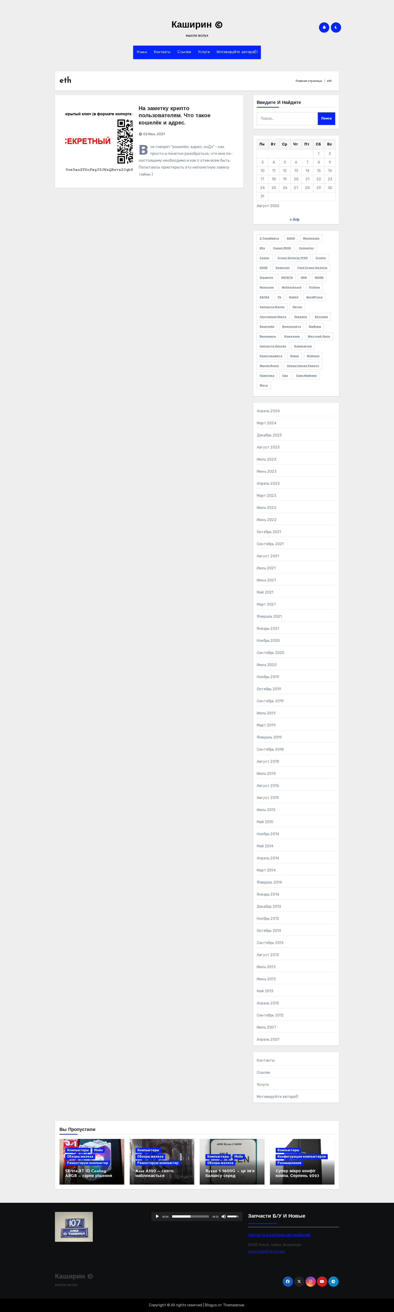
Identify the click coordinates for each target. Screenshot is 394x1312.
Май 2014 (265, 846)
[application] (196, 1216)
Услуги (204, 52)
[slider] (190, 1216)
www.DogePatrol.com (266, 1251)
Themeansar (233, 1305)
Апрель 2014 (268, 858)
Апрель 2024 (268, 411)
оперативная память (303, 365)
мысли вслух (269, 365)
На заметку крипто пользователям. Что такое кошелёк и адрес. (174, 116)
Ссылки (184, 52)
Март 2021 (266, 604)
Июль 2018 (266, 773)
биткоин (321, 316)
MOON (319, 277)
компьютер (303, 346)
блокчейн (267, 326)
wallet (293, 297)
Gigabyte (266, 277)
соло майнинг (306, 375)
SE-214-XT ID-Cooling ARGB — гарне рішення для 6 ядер (88, 1176)
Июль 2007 (266, 1027)
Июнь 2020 (267, 665)
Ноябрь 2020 (268, 640)
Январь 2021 (268, 628)
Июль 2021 (266, 568)
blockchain (311, 238)
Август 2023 (268, 447)
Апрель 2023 (268, 483)
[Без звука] (224, 1216)
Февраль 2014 (269, 882)
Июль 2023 (266, 459)
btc (262, 248)
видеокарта (291, 326)
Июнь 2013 (266, 979)
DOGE (264, 267)
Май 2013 (265, 991)
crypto (321, 257)
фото (264, 385)
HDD (304, 277)
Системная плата (273, 316)
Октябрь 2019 (269, 689)
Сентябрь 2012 (270, 1015)
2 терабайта (269, 238)
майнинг (313, 356)
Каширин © (197, 25)
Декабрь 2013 (269, 906)
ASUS (291, 238)
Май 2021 (265, 592)
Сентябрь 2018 (270, 749)
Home (142, 52)
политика (267, 375)
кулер (294, 356)
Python (314, 287)
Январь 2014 (268, 894)
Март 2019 (266, 725)
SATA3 (264, 297)
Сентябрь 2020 (271, 653)
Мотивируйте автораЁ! (237, 52)
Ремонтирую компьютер (87, 1163)
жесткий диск (319, 336)
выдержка (268, 336)
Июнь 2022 (267, 520)
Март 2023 (266, 495)
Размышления (289, 1163)
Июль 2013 (266, 967)
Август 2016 (268, 785)
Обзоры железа (80, 1157)
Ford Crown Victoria (312, 267)
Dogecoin (283, 267)
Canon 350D (282, 248)
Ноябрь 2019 (268, 677)
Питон (297, 307)
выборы (315, 326)
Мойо (98, 1150)
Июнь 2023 (266, 471)
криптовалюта (271, 356)
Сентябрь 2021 (270, 544)
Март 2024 (266, 423)
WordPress (314, 297)
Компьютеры (78, 1150)
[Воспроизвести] (157, 1216)
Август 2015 (268, 798)
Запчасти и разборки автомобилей (279, 1235)
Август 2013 (268, 955)
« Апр (294, 219)
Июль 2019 (266, 713)
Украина (300, 316)
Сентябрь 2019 (270, 701)
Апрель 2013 (268, 1003)
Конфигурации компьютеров (301, 1157)
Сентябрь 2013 (270, 943)
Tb (279, 297)
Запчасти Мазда (272, 307)
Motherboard (291, 287)
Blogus (211, 1305)
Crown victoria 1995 (292, 257)
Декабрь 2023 (269, 435)
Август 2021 (268, 556)
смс (285, 375)
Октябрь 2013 (269, 930)
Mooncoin (267, 287)
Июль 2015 (266, 810)
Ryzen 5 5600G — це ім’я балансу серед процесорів (230, 1176)
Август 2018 (268, 761)
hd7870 (287, 277)
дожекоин (292, 336)
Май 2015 (265, 822)
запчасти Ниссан (273, 346)
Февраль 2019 (269, 737)
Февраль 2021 (269, 616)
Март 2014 (266, 870)
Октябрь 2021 (269, 532)
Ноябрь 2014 (268, 834)
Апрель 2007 (268, 1039)
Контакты (162, 52)
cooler (265, 257)
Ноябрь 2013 (268, 918)
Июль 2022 (266, 508)
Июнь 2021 (266, 580)
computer (306, 248)
